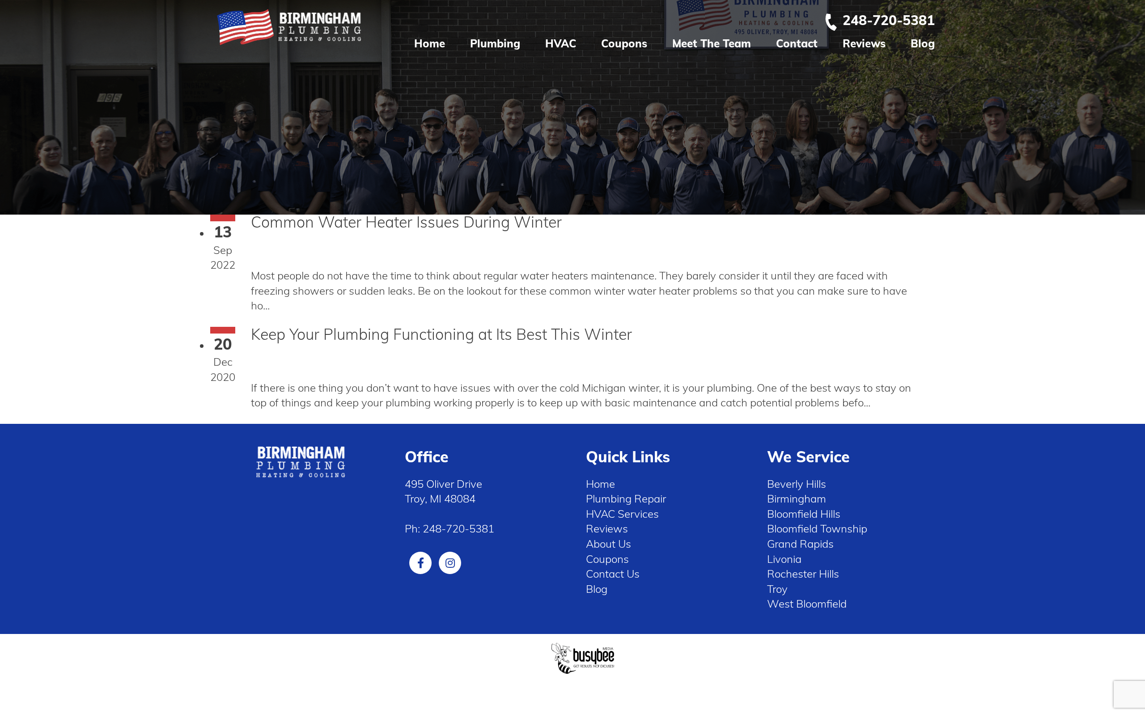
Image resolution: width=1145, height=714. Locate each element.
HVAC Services (622, 513)
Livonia (784, 559)
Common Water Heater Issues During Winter (406, 222)
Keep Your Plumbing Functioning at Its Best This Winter (441, 334)
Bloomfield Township (817, 528)
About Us (608, 543)
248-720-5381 (889, 20)
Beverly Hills (796, 483)
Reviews (864, 43)
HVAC (560, 43)
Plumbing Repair (626, 498)
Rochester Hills (803, 573)
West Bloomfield (807, 603)
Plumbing (495, 43)
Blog (923, 43)
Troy (777, 589)
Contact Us (613, 573)
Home (429, 43)
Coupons (624, 43)
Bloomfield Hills (803, 513)
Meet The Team (711, 43)
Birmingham (796, 498)
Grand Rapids (800, 543)
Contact (797, 43)
